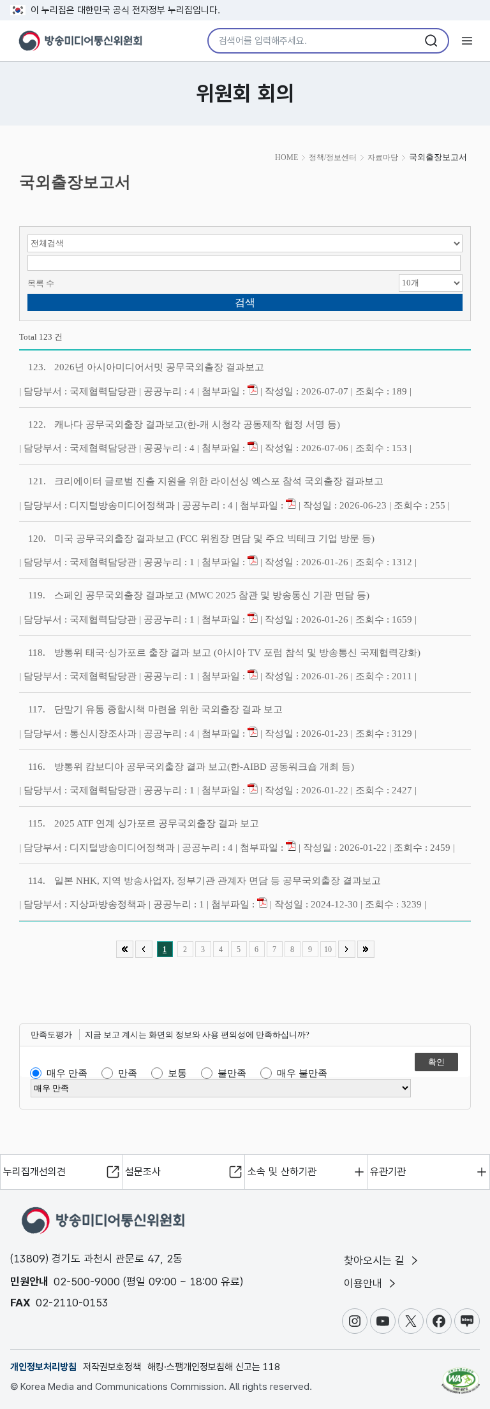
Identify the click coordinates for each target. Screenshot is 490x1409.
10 (328, 949)
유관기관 (388, 1172)
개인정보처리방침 (43, 1367)
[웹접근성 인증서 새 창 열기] (461, 1375)
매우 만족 (67, 1073)
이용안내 (364, 1283)
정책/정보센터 (333, 157)
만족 (127, 1073)
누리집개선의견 (34, 1172)
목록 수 (40, 283)
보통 (177, 1073)
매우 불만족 (302, 1073)
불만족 (232, 1073)
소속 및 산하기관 (282, 1172)
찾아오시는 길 (376, 1260)
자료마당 (383, 157)
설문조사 (143, 1172)
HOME (286, 157)
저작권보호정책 (112, 1367)
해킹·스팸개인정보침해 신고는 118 (213, 1367)
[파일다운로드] (253, 391)
